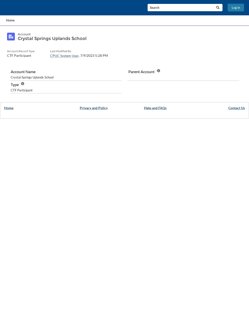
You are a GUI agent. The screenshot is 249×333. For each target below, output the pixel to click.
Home (10, 20)
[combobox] (180, 7)
